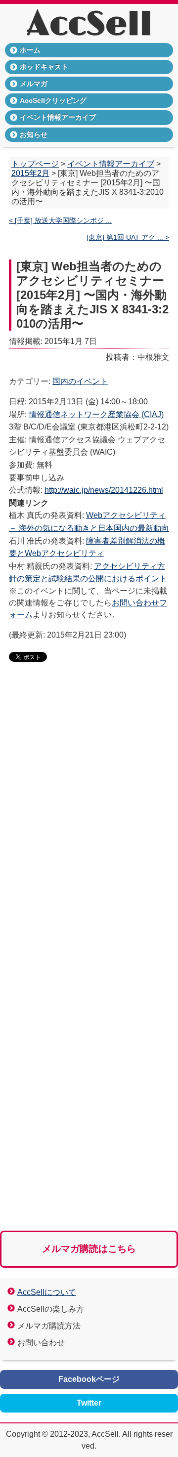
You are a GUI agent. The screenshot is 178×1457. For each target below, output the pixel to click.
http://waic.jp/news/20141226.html (103, 490)
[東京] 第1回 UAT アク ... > (128, 237)
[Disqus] (89, 821)
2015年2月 (30, 173)
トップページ (35, 164)
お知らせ (33, 134)
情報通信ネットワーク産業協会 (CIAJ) (96, 414)
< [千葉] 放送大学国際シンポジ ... (60, 220)
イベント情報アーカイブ (58, 117)
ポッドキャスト (44, 67)
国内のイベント (80, 381)
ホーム (30, 50)
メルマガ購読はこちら (89, 1248)
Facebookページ (89, 1379)
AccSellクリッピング (53, 100)
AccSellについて (46, 1292)
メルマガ (33, 83)
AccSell (89, 24)
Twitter (89, 1403)
